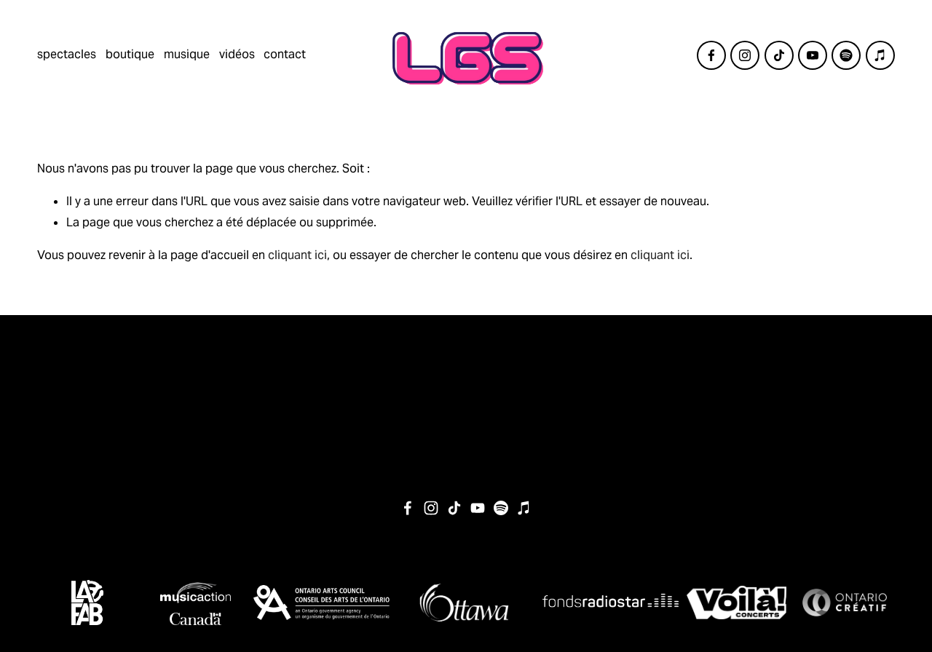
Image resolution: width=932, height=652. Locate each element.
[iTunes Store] (880, 55)
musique (187, 54)
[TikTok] (779, 55)
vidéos (237, 54)
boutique (130, 54)
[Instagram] (744, 55)
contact (285, 54)
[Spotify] (846, 55)
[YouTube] (812, 55)
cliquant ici (297, 255)
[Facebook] (711, 55)
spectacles (66, 54)
